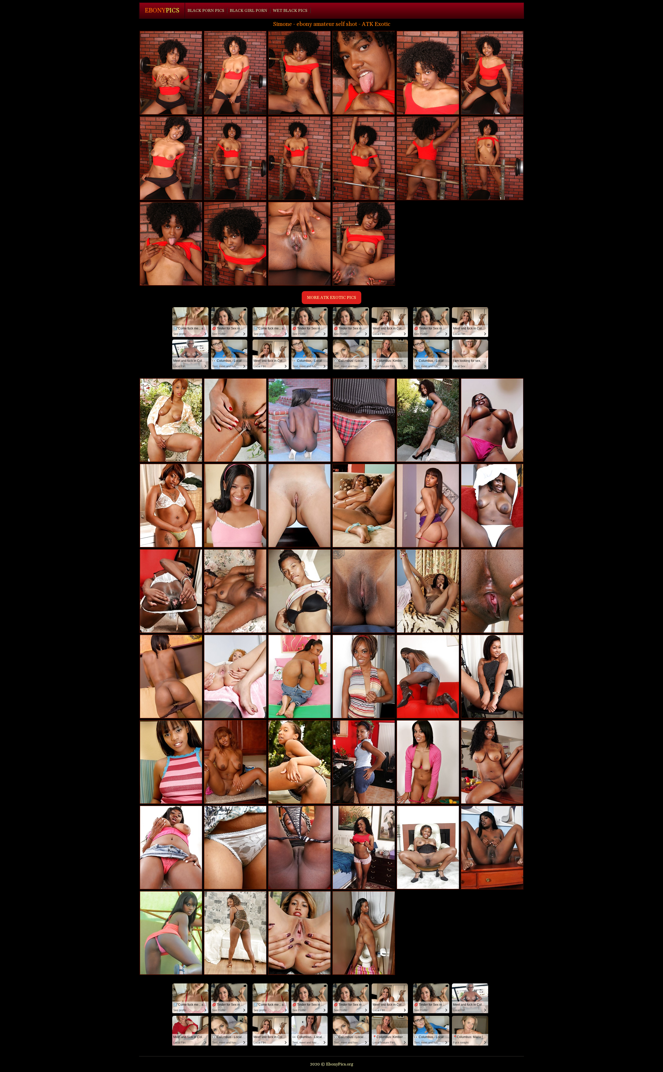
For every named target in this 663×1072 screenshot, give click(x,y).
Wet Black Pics (290, 10)
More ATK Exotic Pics (331, 297)
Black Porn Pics (206, 10)
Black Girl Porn (248, 10)
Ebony (162, 11)
